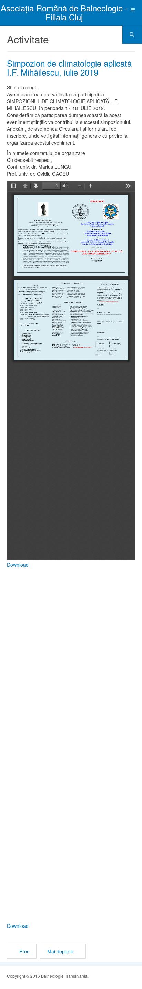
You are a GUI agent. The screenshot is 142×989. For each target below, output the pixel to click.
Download (18, 564)
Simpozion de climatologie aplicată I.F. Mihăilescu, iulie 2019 (69, 67)
